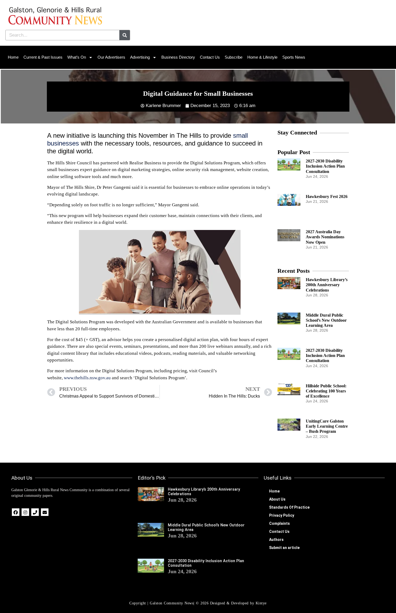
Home (13, 57)
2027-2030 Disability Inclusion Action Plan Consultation (325, 166)
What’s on (76, 57)
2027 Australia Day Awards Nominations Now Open (325, 236)
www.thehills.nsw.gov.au (87, 377)
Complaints (279, 523)
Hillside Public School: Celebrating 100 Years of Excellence (326, 391)
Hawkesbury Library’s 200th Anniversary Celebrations (327, 284)
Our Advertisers (111, 57)
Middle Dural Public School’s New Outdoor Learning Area (326, 320)
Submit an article (284, 547)
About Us (277, 499)
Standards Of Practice (289, 507)
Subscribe (233, 57)
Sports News (293, 57)
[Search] (124, 35)
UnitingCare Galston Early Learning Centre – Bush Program (327, 426)
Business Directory (178, 57)
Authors (276, 539)
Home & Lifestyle (262, 57)
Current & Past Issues (42, 57)
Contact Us (210, 57)
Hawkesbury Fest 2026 (327, 196)
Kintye (261, 603)
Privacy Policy (281, 515)
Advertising (140, 57)
